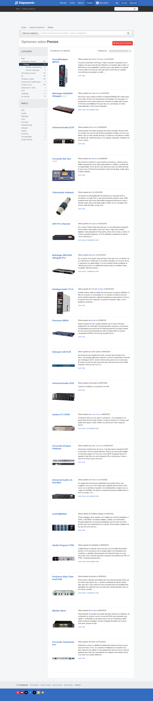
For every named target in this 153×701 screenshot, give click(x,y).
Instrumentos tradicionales (31, 82)
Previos (26, 64)
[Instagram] (17, 692)
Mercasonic (104, 3)
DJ (22, 76)
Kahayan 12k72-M (61, 352)
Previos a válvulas (32, 70)
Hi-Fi (23, 91)
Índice (18, 9)
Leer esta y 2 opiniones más (88, 271)
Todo (23, 58)
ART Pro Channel (61, 224)
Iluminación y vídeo (28, 88)
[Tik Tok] (26, 692)
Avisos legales (68, 685)
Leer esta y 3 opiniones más (88, 240)
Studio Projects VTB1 (63, 545)
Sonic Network (34, 685)
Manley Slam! (59, 610)
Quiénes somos (57, 685)
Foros (72, 3)
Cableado (24, 93)
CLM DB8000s (59, 514)
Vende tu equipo (46, 685)
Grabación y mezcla (28, 61)
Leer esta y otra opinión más (88, 110)
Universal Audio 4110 (63, 383)
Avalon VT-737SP (61, 414)
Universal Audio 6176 (63, 127)
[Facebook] (30, 692)
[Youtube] (22, 692)
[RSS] (38, 692)
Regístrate (133, 3)
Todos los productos (28, 9)
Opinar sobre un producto (123, 43)
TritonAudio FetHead (63, 192)
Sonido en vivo (26, 85)
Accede (124, 3)
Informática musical (28, 73)
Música (81, 3)
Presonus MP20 (60, 320)
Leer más (81, 75)
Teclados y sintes (27, 79)
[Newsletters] (42, 692)
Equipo (90, 3)
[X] (34, 692)
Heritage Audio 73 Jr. (63, 289)
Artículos (63, 3)
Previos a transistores (34, 67)
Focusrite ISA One (61, 159)
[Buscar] (134, 9)
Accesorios (25, 96)
